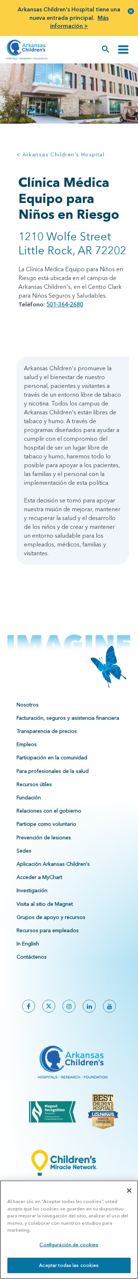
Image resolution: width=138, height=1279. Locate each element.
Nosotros (28, 704)
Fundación (29, 797)
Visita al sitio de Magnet (45, 904)
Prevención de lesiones (44, 837)
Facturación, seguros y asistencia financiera (68, 718)
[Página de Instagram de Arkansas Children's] (69, 1006)
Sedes (24, 850)
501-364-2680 (64, 304)
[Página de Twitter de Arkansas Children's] (48, 1006)
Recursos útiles (34, 784)
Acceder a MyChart (39, 877)
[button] (131, 11)
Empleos (27, 744)
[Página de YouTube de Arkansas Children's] (109, 1006)
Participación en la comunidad (52, 757)
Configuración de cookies (68, 1244)
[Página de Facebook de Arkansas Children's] (28, 1006)
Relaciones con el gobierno (49, 810)
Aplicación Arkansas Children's (54, 864)
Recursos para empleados (48, 930)
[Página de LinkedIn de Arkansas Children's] (89, 1006)
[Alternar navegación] (123, 49)
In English (28, 943)
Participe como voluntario (46, 824)
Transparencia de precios (47, 731)
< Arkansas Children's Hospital (61, 154)
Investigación (32, 890)
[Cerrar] (129, 1190)
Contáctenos (32, 956)
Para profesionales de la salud (53, 771)
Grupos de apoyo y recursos (51, 917)
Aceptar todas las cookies (69, 1265)
